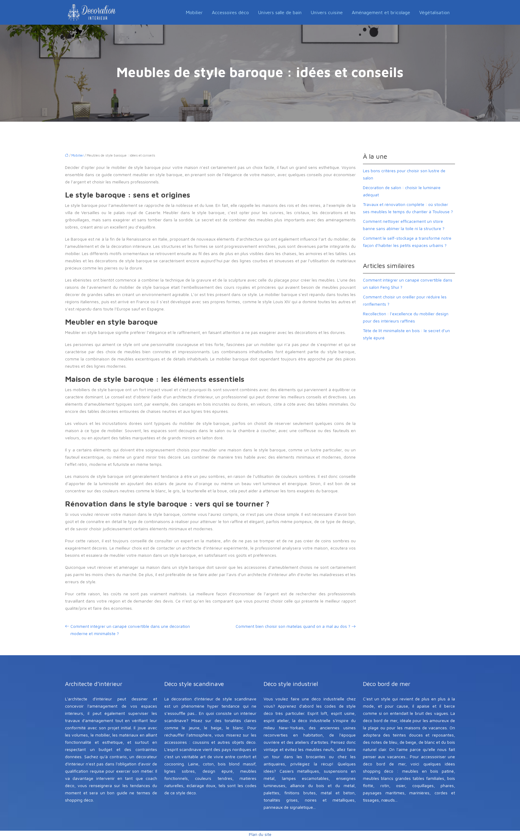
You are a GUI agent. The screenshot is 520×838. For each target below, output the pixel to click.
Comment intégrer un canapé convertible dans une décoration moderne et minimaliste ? (130, 630)
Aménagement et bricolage (381, 12)
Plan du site (260, 834)
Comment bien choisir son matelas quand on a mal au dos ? (293, 626)
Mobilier (194, 12)
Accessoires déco (230, 12)
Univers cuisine (327, 12)
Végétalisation (434, 12)
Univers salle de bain (280, 12)
